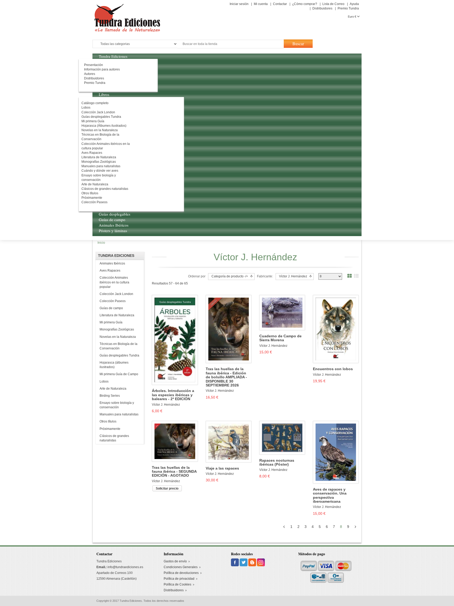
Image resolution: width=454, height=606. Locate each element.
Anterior (285, 526)
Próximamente (110, 429)
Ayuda (354, 4)
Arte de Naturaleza (113, 388)
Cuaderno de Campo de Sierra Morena (280, 338)
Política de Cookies (177, 584)
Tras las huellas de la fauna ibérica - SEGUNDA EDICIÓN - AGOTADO (174, 472)
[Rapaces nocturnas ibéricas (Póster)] (282, 437)
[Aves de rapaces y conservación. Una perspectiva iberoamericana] (336, 452)
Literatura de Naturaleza (117, 315)
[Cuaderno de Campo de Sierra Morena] (282, 312)
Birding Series (110, 396)
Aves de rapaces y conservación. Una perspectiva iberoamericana (330, 495)
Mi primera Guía (111, 322)
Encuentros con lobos (333, 369)
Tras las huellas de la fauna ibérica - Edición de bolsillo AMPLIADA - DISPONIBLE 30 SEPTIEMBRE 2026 (226, 377)
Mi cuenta (261, 4)
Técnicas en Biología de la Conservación (118, 346)
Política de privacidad (179, 578)
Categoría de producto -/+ (229, 276)
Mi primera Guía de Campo (119, 374)
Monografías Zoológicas (117, 329)
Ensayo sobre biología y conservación (117, 405)
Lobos (104, 381)
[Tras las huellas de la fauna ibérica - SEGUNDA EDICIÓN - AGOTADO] (174, 441)
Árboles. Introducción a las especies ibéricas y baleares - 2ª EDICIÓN (173, 395)
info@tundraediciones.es (125, 567)
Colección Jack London (116, 294)
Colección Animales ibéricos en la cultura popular (114, 282)
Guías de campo (111, 308)
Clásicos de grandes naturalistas (114, 438)
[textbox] (230, 44)
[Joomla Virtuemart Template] (235, 562)
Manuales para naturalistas (119, 414)
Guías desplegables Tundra (119, 355)
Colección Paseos (113, 301)
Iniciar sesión (239, 4)
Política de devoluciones (181, 573)
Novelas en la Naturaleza (118, 337)
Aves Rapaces (110, 270)
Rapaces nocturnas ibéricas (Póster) (276, 462)
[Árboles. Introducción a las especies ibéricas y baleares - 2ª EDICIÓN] (174, 340)
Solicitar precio (167, 488)
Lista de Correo (333, 4)
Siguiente (356, 526)
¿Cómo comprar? (304, 4)
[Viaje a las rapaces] (228, 441)
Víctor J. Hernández (166, 404)
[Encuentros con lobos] (336, 329)
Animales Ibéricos (112, 263)
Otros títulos (108, 421)
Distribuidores (322, 8)
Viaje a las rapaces (222, 468)
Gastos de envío (175, 561)
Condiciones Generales (181, 567)
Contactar (280, 4)
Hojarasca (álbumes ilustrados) (114, 365)
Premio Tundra (348, 8)
